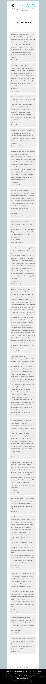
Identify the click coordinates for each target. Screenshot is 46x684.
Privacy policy (27, 681)
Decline (19, 681)
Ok (15, 681)
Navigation (24, 10)
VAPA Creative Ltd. (22, 667)
